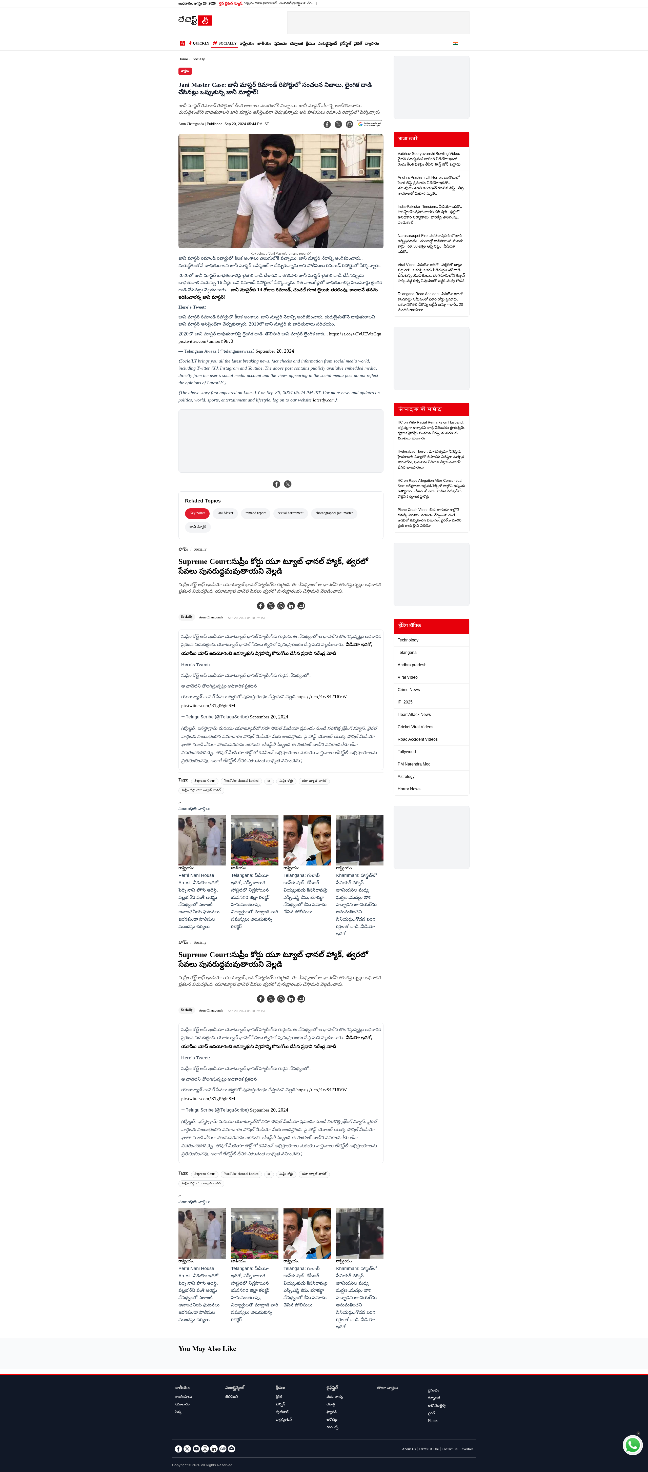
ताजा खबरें (407, 139)
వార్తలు (185, 71)
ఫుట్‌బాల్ (282, 1412)
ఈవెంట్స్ (332, 1427)
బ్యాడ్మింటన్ (284, 1420)
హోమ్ (183, 550)
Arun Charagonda (191, 124)
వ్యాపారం (372, 44)
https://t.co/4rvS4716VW (321, 697)
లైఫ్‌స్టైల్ (345, 44)
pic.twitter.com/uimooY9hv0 (205, 342)
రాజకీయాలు (183, 1397)
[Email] (231, 1449)
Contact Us (449, 1450)
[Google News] (223, 1449)
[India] (455, 44)
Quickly (201, 44)
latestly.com (324, 400)
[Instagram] (205, 1449)
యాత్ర (331, 1405)
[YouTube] (196, 1449)
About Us (409, 1450)
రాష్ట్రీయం (247, 44)
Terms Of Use (429, 1450)
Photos (432, 1421)
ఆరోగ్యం (332, 1420)
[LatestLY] (195, 24)
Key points (197, 513)
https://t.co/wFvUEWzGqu (355, 334)
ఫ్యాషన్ (332, 1412)
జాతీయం (264, 44)
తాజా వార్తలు (387, 1388)
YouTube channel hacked (241, 781)
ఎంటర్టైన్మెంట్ (327, 44)
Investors (466, 1450)
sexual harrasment (290, 513)
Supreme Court (204, 781)
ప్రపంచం (280, 44)
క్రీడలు (310, 44)
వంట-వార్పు (335, 1397)
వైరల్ (358, 44)
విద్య (178, 1412)
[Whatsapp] (281, 606)
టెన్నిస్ (280, 1405)
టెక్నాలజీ (296, 44)
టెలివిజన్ (231, 1397)
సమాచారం (182, 1405)
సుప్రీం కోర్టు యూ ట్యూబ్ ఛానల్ (201, 790)
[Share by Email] (301, 606)
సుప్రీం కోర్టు (286, 781)
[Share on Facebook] (276, 484)
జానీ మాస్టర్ (198, 527)
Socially (228, 44)
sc (269, 781)
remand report (256, 513)
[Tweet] (288, 484)
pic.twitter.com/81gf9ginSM (208, 706)
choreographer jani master (334, 513)
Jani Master (225, 513)
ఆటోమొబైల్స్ (437, 1406)
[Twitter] (271, 606)
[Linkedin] (291, 606)
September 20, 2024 (275, 351)
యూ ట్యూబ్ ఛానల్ (314, 781)
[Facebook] (261, 606)
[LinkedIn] (214, 1449)
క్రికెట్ (279, 1397)
